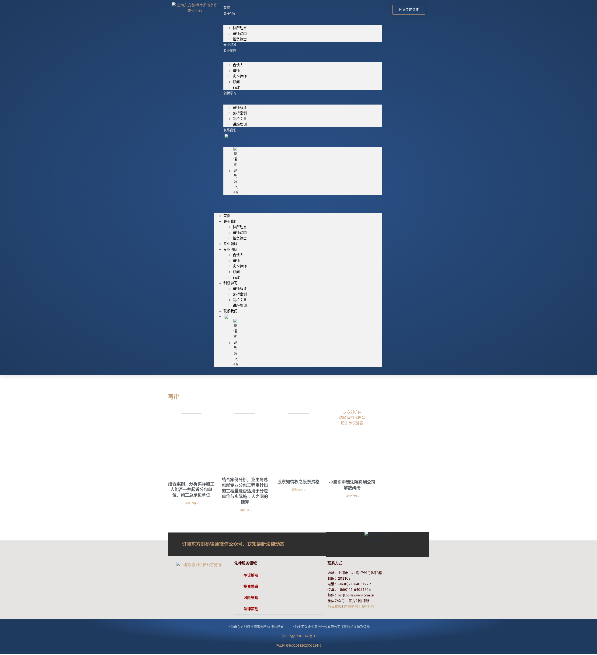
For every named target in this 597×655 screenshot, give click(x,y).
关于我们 (229, 13)
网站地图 (351, 606)
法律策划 (250, 609)
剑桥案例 (240, 113)
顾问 (236, 82)
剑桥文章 (240, 118)
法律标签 (368, 606)
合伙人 (238, 65)
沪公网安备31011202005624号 (298, 645)
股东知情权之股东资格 (298, 481)
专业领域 (229, 45)
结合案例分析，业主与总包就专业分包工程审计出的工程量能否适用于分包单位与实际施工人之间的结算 (245, 490)
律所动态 (240, 28)
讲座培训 (240, 124)
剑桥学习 (229, 93)
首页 (226, 8)
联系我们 (229, 130)
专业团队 (229, 51)
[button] (298, 201)
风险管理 (250, 597)
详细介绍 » (191, 503)
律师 (236, 70)
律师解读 (240, 107)
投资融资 (250, 586)
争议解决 (250, 575)
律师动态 (240, 33)
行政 (236, 87)
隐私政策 (334, 606)
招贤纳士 (240, 39)
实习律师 (240, 76)
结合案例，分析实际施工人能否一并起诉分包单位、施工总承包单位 (191, 489)
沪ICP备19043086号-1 (298, 636)
